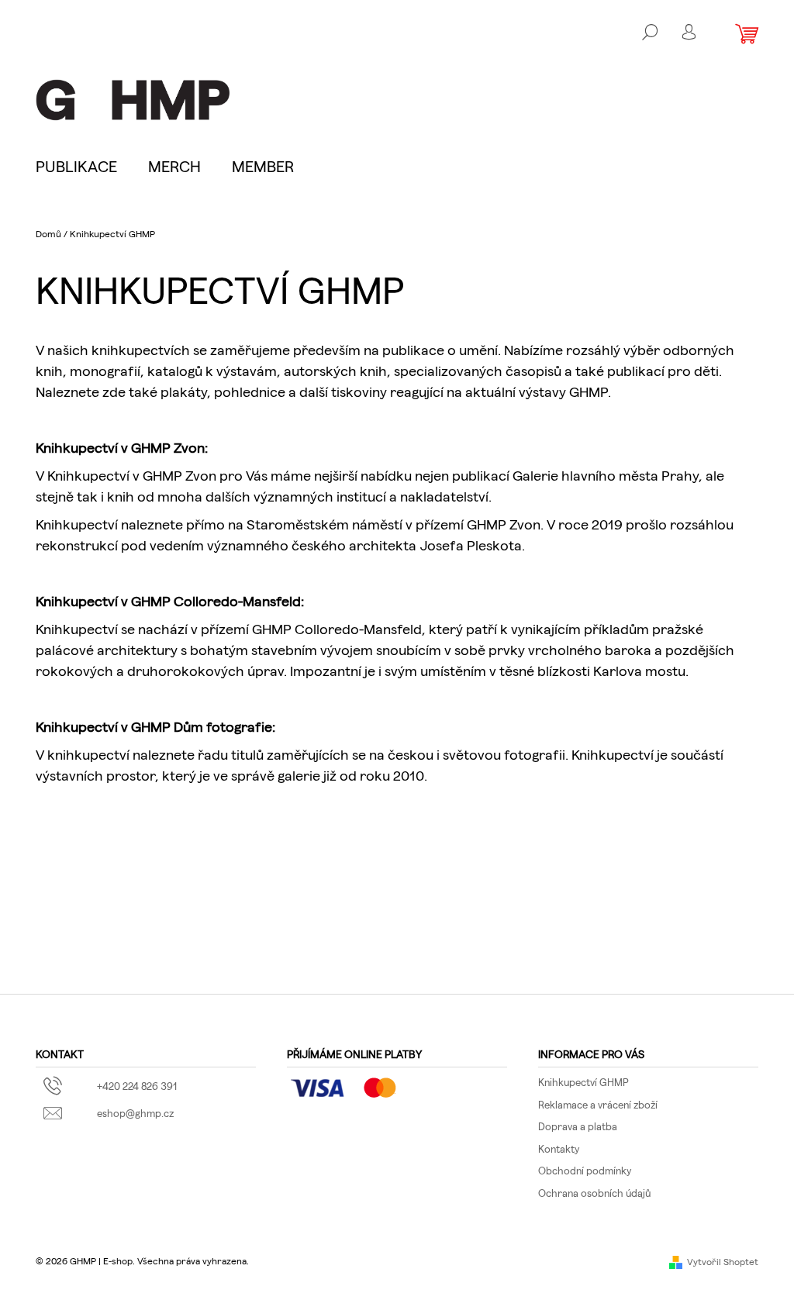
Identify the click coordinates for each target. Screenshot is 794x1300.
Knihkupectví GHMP (583, 1082)
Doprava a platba (577, 1126)
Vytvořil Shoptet (722, 1261)
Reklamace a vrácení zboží (598, 1104)
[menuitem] (84, 166)
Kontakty (558, 1148)
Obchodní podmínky (584, 1170)
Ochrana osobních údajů (594, 1192)
